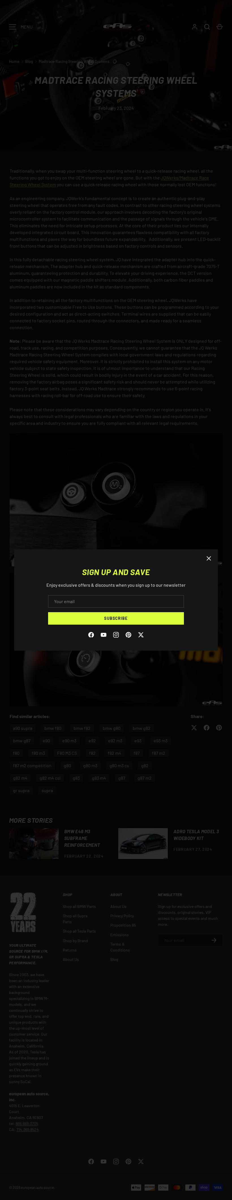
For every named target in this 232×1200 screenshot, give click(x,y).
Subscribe (116, 618)
